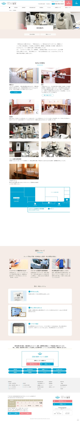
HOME (61, 388)
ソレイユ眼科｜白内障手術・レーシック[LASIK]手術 (8, 3)
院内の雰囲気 (32, 34)
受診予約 (62, 381)
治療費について (58, 7)
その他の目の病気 (26, 385)
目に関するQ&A (42, 3)
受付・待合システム (48, 95)
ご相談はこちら (47, 363)
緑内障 (24, 383)
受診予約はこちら (33, 363)
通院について (48, 34)
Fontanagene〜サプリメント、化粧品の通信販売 (62, 408)
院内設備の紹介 (32, 7)
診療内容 (23, 7)
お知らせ (48, 3)
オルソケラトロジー (12, 388)
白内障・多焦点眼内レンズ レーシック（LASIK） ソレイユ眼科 (62, 397)
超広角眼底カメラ (41, 383)
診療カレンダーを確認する (40, 360)
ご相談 (61, 383)
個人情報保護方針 (63, 385)
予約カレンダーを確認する (25, 413)
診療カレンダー (68, 7)
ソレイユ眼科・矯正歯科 (57, 413)
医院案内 (41, 7)
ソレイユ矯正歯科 (67, 413)
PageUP (78, 420)
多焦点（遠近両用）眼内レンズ (14, 385)
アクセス (49, 7)
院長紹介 (16, 7)
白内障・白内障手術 (12, 383)
